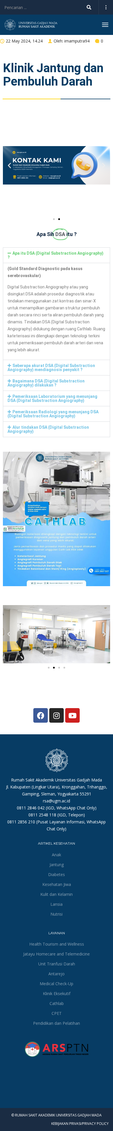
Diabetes (56, 874)
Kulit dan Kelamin (56, 894)
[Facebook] (40, 715)
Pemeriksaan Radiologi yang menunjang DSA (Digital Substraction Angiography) (53, 414)
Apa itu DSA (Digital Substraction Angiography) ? (55, 255)
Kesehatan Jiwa (56, 884)
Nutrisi (56, 914)
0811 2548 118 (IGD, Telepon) (56, 815)
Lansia (56, 904)
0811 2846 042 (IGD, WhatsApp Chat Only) (56, 808)
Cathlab (57, 1003)
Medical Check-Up (56, 983)
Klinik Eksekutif (56, 993)
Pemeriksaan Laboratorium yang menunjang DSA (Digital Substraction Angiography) (52, 398)
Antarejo (56, 973)
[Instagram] (56, 715)
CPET (57, 1013)
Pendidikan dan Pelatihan (56, 1023)
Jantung (57, 864)
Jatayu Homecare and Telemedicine (56, 954)
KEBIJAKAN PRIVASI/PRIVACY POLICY (80, 1123)
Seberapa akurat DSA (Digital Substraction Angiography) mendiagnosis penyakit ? (51, 367)
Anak (56, 854)
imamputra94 (77, 41)
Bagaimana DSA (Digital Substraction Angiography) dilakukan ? (46, 383)
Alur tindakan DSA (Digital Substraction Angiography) (48, 429)
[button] (9, 165)
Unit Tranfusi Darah (56, 964)
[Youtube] (72, 715)
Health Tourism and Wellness (56, 944)
